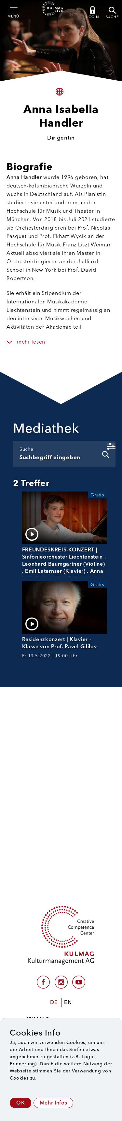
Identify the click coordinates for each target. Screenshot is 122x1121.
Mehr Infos (53, 1103)
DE (54, 1002)
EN (68, 1002)
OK (20, 1103)
